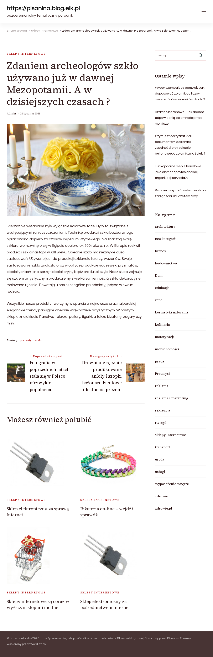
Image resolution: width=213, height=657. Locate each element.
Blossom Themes (179, 638)
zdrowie (161, 496)
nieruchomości (167, 349)
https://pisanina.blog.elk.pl (43, 8)
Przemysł (162, 373)
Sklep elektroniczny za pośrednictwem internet (105, 604)
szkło (38, 340)
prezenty (26, 340)
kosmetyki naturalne (171, 312)
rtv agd (160, 422)
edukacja (162, 287)
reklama (161, 385)
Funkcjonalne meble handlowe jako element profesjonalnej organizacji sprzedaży (178, 172)
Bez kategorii (166, 238)
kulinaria (162, 324)
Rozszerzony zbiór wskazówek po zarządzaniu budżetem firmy (180, 193)
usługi (160, 471)
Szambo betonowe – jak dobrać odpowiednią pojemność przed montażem (179, 117)
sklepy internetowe (26, 53)
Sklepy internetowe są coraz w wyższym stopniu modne (38, 604)
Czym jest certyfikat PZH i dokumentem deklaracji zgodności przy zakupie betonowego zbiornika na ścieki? (180, 144)
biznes (160, 251)
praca (159, 361)
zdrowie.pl (163, 508)
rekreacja (162, 410)
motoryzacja (165, 336)
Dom (158, 275)
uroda (159, 459)
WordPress (38, 644)
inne (158, 300)
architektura (165, 226)
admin (11, 113)
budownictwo (166, 263)
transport (162, 447)
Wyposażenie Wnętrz (172, 483)
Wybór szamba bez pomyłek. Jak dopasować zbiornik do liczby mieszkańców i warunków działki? (180, 93)
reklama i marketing (171, 398)
